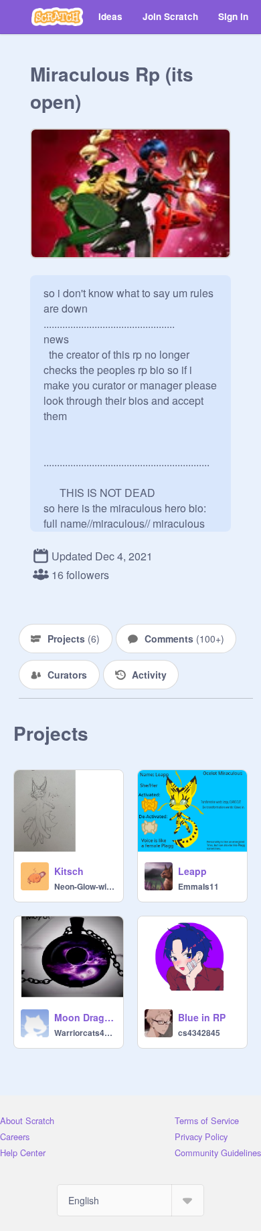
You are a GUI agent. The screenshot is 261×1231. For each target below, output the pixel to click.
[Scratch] (57, 16)
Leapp (192, 871)
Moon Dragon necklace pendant (84, 1017)
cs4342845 (199, 1033)
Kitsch (69, 871)
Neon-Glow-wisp (84, 886)
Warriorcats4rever (84, 1033)
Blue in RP (202, 1017)
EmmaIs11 (198, 886)
